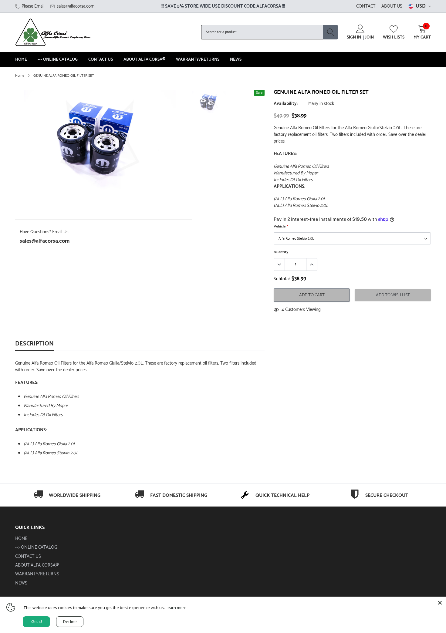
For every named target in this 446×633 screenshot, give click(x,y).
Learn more (176, 607)
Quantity (281, 252)
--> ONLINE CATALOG (58, 59)
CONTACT (365, 6)
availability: (286, 103)
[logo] (53, 32)
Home (19, 76)
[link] (209, 102)
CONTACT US (100, 59)
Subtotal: (282, 279)
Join (369, 37)
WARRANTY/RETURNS (197, 59)
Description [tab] (34, 344)
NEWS (236, 59)
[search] (330, 32)
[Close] (440, 603)
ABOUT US (391, 6)
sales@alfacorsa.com (44, 241)
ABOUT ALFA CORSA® (144, 59)
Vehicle (281, 226)
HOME (21, 59)
